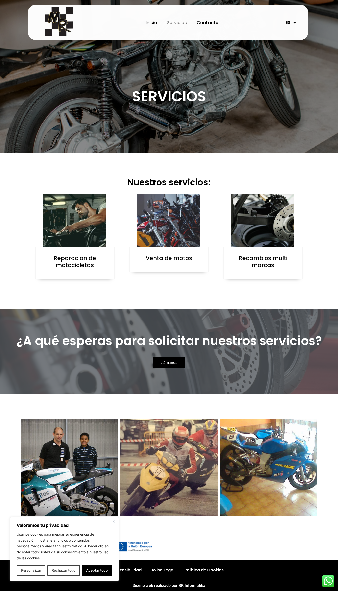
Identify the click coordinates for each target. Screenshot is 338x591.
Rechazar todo (63, 570)
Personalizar (31, 570)
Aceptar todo (97, 570)
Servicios (177, 22)
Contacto (207, 22)
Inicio (151, 22)
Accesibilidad (128, 570)
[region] (64, 549)
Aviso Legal (162, 570)
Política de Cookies (204, 570)
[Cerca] (114, 521)
